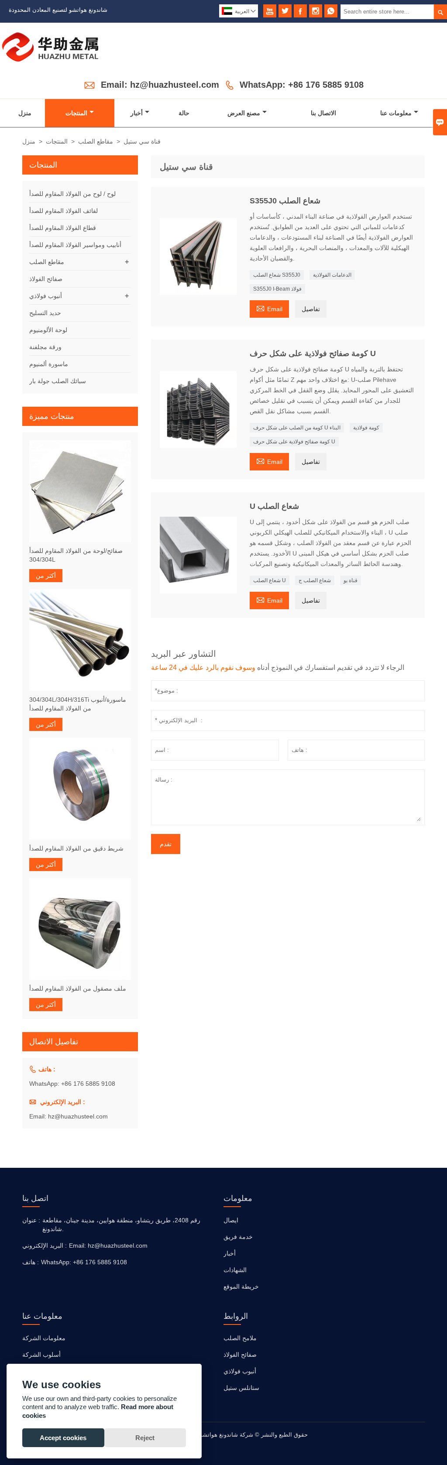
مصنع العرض (243, 113)
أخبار (137, 113)
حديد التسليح (45, 312)
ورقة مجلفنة (45, 346)
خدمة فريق (238, 1236)
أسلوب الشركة (41, 1354)
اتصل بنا (35, 1198)
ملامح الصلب (240, 1338)
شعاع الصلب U (269, 580)
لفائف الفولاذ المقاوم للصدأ (63, 210)
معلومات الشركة (43, 1338)
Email (269, 307)
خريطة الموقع (241, 1286)
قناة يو (351, 580)
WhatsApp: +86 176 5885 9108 (302, 84)
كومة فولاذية (366, 428)
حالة (184, 113)
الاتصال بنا (323, 113)
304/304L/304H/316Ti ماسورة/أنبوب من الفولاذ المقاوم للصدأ (77, 704)
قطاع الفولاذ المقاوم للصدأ (62, 227)
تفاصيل (311, 308)
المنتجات (76, 113)
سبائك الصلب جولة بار (57, 380)
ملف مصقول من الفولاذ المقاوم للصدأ (77, 988)
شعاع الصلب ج (315, 580)
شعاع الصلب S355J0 (276, 275)
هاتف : (30, 1262)
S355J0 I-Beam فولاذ (277, 289)
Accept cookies (63, 1437)
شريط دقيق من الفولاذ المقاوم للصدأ (76, 848)
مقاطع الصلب (95, 141)
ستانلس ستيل (241, 1387)
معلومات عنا (396, 113)
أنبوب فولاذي (45, 295)
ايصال (231, 1220)
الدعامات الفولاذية (332, 275)
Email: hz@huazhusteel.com (160, 84)
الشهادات (235, 1269)
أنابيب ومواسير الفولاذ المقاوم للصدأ (75, 244)
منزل (24, 113)
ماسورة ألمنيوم (48, 363)
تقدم (166, 844)
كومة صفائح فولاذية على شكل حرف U (294, 442)
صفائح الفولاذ (45, 278)
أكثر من (46, 575)
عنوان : (31, 1220)
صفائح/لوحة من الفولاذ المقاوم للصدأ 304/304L (76, 555)
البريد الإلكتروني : (44, 1245)
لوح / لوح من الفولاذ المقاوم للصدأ (72, 193)
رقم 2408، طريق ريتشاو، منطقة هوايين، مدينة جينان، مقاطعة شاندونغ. (121, 1224)
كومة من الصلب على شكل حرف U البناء (296, 428)
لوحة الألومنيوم (48, 329)
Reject (145, 1437)
